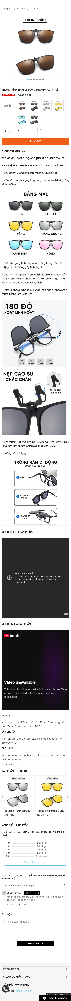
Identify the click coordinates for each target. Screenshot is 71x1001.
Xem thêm (7, 764)
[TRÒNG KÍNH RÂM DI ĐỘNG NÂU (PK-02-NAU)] (35, 49)
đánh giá (42, 843)
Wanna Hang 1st (23, 991)
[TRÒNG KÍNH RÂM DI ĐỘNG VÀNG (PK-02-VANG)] (52, 792)
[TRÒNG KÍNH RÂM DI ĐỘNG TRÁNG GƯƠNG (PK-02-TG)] (18, 792)
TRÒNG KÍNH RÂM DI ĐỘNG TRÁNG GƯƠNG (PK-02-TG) (17, 811)
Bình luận (7, 914)
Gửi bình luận (35, 943)
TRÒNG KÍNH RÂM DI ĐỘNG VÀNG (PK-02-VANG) (50, 811)
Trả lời (10, 905)
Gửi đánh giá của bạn (35, 862)
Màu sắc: (7, 106)
